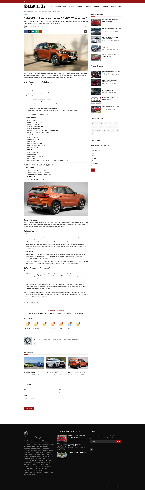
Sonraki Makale (61, 310)
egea (110, 123)
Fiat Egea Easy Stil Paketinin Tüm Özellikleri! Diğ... (77, 444)
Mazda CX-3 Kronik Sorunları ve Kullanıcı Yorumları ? (110, 98)
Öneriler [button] (87, 6)
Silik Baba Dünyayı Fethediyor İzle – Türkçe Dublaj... (111, 72)
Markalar (31, 11)
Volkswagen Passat (96, 130)
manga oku (106, 486)
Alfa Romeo (94, 123)
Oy (93, 170)
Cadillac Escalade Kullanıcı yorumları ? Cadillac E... (111, 46)
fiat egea (115, 123)
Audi (93, 148)
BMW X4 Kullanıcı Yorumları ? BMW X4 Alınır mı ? (32, 371)
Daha (119, 6)
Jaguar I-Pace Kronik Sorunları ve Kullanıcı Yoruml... (110, 107)
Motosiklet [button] (96, 6)
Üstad (34, 337)
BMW (36, 11)
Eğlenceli (53, 328)
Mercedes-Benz (96, 150)
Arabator (104, 23)
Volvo (93, 155)
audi (109, 130)
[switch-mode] (120, 1)
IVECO (93, 166)
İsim (25, 389)
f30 (92, 133)
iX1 (37, 302)
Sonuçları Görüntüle (101, 170)
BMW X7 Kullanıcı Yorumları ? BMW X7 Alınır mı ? (41, 313)
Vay (78, 328)
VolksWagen (94, 127)
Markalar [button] (79, 6)
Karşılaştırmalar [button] (60, 6)
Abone (118, 441)
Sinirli (61, 328)
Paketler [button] (105, 6)
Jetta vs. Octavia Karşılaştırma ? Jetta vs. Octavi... (111, 29)
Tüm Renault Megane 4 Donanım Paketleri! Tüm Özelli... (110, 38)
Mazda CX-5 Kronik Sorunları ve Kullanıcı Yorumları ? (110, 81)
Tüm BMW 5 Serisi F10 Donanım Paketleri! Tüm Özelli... (110, 20)
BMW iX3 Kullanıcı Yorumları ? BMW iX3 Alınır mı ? (70, 313)
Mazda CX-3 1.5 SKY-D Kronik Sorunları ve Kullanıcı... (109, 89)
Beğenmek (27, 328)
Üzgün (69, 328)
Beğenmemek (36, 328)
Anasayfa (26, 11)
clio (117, 130)
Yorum (25, 395)
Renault (94, 158)
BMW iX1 (33, 302)
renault (101, 127)
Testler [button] (71, 6)
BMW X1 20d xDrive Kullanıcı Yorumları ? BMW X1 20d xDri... (77, 371)
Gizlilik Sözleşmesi (115, 486)
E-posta (59, 389)
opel (104, 130)
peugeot (108, 127)
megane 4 (114, 127)
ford (113, 130)
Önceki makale (51, 310)
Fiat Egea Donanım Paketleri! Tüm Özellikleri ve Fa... (110, 55)
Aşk (44, 328)
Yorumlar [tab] (28, 384)
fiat (105, 123)
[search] (124, 6)
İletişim (25, 1)
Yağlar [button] (113, 6)
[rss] (91, 449)
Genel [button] (50, 6)
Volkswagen (95, 161)
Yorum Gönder (28, 408)
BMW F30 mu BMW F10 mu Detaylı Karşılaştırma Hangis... (77, 453)
